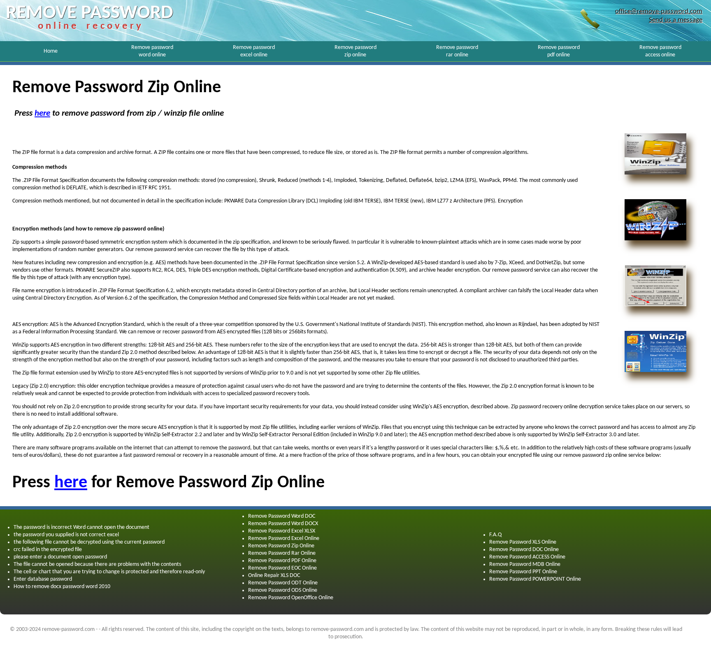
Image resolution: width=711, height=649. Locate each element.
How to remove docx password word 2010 (62, 587)
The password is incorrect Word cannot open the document (81, 527)
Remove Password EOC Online (282, 568)
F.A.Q (495, 535)
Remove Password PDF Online (282, 561)
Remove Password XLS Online (522, 542)
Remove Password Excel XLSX (281, 531)
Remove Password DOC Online (524, 550)
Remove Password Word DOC (281, 516)
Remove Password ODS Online (282, 590)
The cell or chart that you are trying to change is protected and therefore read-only (109, 572)
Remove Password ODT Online (283, 583)
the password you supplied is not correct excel (66, 535)
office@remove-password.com (658, 11)
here (42, 113)
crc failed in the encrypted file (48, 550)
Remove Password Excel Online (283, 538)
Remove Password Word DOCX (283, 524)
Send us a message (675, 19)
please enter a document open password (60, 557)
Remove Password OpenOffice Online (290, 598)
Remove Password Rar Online (282, 553)
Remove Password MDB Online (524, 564)
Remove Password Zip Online (281, 546)
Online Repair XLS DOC (274, 575)
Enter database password (43, 579)
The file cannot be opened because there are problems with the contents (97, 564)
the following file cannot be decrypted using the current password (89, 542)
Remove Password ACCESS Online (527, 557)
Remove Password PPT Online (523, 572)
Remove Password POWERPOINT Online (535, 579)
